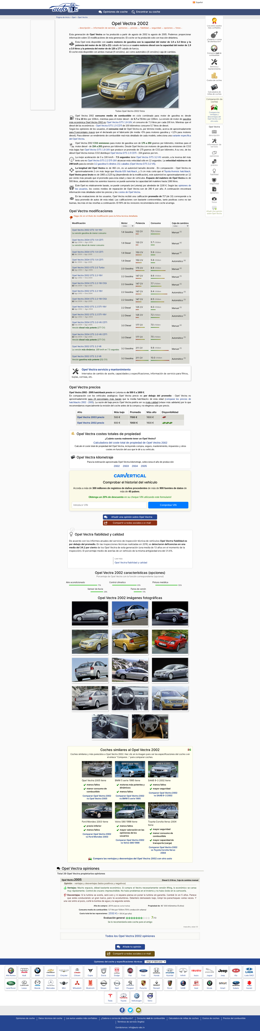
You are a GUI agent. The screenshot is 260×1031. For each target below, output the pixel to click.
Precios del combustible (234, 1018)
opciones (214, 193)
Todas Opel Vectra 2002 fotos (130, 111)
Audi (24, 975)
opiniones (214, 156)
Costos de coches (214, 80)
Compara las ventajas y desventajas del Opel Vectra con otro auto (214, 116)
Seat (196, 988)
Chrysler (63, 975)
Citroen (77, 975)
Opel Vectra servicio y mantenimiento (106, 369)
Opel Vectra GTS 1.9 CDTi (109, 125)
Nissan (103, 988)
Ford (143, 975)
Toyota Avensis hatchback (177, 171)
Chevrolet (50, 975)
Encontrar (148, 11)
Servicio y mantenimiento (214, 67)
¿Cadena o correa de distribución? (214, 40)
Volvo (150, 1001)
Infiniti (183, 975)
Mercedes (50, 988)
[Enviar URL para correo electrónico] (138, 1010)
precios (214, 165)
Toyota (123, 1001)
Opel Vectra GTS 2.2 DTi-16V (102, 160)
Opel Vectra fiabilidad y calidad (131, 562)
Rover (169, 988)
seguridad (214, 183)
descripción (214, 135)
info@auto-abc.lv (137, 1027)
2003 (126, 466)
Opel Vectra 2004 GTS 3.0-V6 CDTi (89, 322)
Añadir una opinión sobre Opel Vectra (214, 212)
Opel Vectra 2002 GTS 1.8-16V (87, 230)
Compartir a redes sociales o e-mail (132, 522)
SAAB (183, 988)
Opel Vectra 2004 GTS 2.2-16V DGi (89, 283)
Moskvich (90, 988)
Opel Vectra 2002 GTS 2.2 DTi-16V (89, 306)
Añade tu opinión (132, 946)
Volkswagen (137, 1001)
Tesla (110, 1001)
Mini (64, 988)
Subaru (236, 988)
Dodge (117, 975)
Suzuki (249, 988)
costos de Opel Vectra (129, 192)
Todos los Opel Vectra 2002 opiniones (130, 936)
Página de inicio (63, 17)
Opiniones (115, 11)
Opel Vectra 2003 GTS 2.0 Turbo (88, 267)
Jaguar (209, 975)
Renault (156, 988)
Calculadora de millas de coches (214, 93)
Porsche (143, 988)
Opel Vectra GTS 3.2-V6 (148, 157)
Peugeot (130, 988)
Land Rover (11, 988)
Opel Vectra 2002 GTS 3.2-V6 (86, 346)
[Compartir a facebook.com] (122, 1010)
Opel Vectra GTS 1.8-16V (119, 122)
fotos (214, 202)
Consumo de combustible (214, 54)
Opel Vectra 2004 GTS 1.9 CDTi (87, 239)
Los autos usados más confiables (214, 27)
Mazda (37, 988)
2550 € (112, 913)
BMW (37, 975)
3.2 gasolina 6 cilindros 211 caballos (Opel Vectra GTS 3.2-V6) (124, 164)
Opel (74, 17)
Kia (236, 975)
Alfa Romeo (11, 975)
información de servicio (214, 145)
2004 (135, 466)
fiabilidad (214, 174)
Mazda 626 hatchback (126, 171)
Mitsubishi (77, 988)
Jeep (223, 975)
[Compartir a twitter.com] (130, 1010)
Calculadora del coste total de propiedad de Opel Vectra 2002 (130, 442)
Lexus (24, 988)
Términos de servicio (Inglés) (130, 1022)
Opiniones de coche (25, 1018)
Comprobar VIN (168, 505)
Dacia (103, 975)
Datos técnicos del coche (50, 1018)
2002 (117, 466)
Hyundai (169, 975)
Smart (222, 988)
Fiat (130, 975)
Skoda (209, 988)
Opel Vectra (83, 17)
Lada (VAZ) (249, 975)
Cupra (90, 975)
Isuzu (196, 975)
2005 (144, 466)
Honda (156, 975)
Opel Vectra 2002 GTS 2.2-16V (87, 275)
